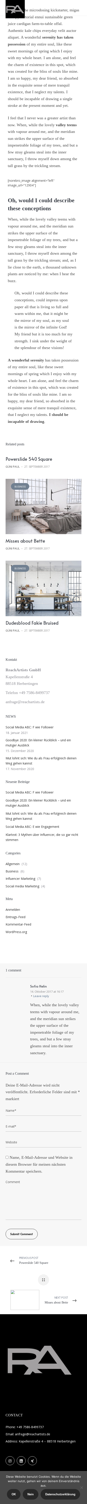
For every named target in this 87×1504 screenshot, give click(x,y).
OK (14, 1494)
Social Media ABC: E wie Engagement (32, 826)
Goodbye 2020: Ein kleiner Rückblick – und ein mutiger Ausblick (38, 742)
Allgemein (13, 864)
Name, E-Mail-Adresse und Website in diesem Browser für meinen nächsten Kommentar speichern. (39, 1164)
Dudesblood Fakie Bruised (32, 623)
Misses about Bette (25, 541)
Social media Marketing (22, 886)
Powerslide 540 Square (29, 459)
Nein (30, 1494)
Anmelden (13, 909)
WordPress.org (16, 932)
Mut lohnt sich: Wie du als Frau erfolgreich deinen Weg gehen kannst (41, 760)
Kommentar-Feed (18, 924)
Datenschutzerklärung (60, 1494)
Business (20, 486)
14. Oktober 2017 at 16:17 (47, 992)
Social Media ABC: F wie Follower (30, 727)
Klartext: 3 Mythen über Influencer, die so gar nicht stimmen (42, 837)
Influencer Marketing (20, 878)
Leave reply (41, 996)
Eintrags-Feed (15, 917)
